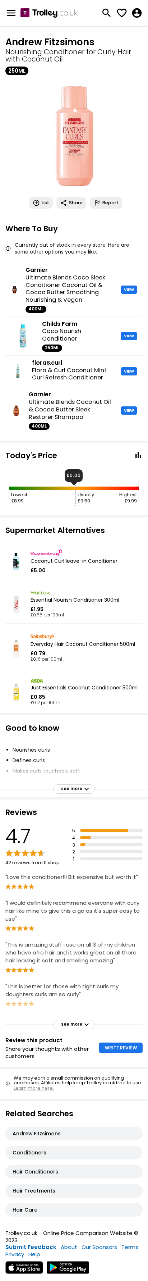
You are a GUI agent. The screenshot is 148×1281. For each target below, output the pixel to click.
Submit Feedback (30, 1247)
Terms (129, 1247)
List (45, 202)
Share (76, 202)
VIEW (129, 289)
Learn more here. (34, 1088)
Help (34, 1254)
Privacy (14, 1254)
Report (110, 202)
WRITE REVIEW (121, 1048)
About (69, 1247)
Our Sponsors (99, 1247)
